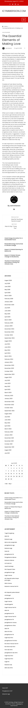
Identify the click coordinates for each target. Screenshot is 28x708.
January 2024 (9, 362)
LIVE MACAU (8, 563)
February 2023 (9, 395)
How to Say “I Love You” (11, 226)
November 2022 (9, 404)
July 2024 (7, 344)
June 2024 (8, 347)
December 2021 (9, 438)
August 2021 (8, 450)
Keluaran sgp (8, 539)
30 (11, 479)
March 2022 (8, 429)
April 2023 (7, 389)
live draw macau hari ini (11, 643)
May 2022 (7, 423)
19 (19, 474)
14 (6, 474)
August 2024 (8, 341)
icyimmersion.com (14, 11)
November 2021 (9, 441)
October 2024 (9, 335)
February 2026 (9, 298)
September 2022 (9, 411)
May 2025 (7, 314)
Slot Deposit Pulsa (10, 569)
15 (8, 474)
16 (11, 474)
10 (13, 471)
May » (10, 484)
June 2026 (8, 286)
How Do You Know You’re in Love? (17, 219)
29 (8, 479)
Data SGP (5, 688)
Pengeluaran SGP (7, 691)
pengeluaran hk (9, 554)
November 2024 (9, 332)
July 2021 (7, 453)
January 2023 (8, 398)
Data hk (7, 551)
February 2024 (9, 359)
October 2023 (9, 371)
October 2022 (9, 408)
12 (19, 471)
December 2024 (9, 329)
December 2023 (9, 365)
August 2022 (8, 414)
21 (5, 476)
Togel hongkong (9, 533)
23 (11, 476)
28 (6, 479)
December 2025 (9, 305)
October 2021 (8, 444)
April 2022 (7, 426)
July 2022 (7, 417)
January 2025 (8, 326)
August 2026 (8, 280)
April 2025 (7, 317)
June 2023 (7, 383)
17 (13, 474)
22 (8, 476)
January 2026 (8, 302)
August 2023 (8, 377)
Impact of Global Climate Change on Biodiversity (12, 256)
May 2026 (7, 289)
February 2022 (9, 432)
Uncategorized (6, 32)
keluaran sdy (8, 665)
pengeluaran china (10, 625)
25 (16, 476)
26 (19, 476)
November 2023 (9, 368)
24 (14, 476)
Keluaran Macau (9, 560)
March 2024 (8, 356)
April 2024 (7, 353)
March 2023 (8, 392)
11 (16, 471)
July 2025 (7, 308)
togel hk (7, 661)
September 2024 (10, 338)
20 (22, 474)
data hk (7, 536)
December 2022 (9, 401)
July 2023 (7, 380)
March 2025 (8, 320)
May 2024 (7, 350)
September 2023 (9, 374)
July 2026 (7, 283)
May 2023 (7, 386)
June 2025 (8, 311)
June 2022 (7, 420)
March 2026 (8, 295)
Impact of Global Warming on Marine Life (14, 250)
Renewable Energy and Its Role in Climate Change (14, 244)
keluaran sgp (8, 548)
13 (22, 471)
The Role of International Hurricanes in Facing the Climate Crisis (12, 262)
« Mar (6, 484)
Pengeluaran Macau (10, 557)
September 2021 (9, 447)
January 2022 (8, 435)
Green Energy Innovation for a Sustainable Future (14, 239)
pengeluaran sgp (10, 545)
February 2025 (9, 323)
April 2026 (7, 292)
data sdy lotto (9, 668)
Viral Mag (18, 704)
